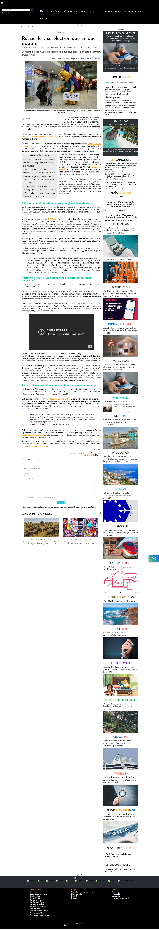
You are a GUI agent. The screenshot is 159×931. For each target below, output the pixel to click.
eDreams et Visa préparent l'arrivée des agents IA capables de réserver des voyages (38, 162)
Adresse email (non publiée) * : (33, 468)
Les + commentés (127, 82)
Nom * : (26, 463)
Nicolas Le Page (68, 59)
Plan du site (76, 894)
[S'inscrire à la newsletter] (154, 558)
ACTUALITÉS (52, 11)
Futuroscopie (121, 663)
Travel (121, 774)
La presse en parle (121, 898)
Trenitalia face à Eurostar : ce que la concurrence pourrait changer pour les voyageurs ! (120, 532)
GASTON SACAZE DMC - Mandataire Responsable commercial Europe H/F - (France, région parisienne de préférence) (121, 166)
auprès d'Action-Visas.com (36, 446)
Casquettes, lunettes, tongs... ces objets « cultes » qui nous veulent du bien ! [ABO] (120, 669)
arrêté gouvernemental (32, 435)
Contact (116, 892)
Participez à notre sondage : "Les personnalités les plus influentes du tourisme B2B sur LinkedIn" (119, 293)
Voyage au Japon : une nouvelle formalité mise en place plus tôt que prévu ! (80, 543)
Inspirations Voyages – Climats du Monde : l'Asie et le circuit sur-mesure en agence (121, 217)
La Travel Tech (37, 902)
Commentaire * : (29, 479)
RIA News (52, 219)
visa (84, 453)
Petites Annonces (133, 11)
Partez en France (38, 907)
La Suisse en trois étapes (115, 402)
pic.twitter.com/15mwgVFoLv (41, 422)
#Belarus (63, 419)
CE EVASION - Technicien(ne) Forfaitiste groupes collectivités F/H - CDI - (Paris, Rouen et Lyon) (120, 176)
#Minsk (92, 419)
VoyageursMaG (37, 913)
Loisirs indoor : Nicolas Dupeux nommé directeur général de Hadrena (120, 102)
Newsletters (88, 11)
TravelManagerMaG (39, 911)
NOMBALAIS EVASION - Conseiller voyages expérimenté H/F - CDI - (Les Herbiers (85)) (121, 184)
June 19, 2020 (63, 424)
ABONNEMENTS (113, 11)
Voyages (121, 700)
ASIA (108, 861)
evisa (73, 453)
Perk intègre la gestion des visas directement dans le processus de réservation (119, 816)
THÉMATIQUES (69, 11)
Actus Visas (31, 27)
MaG (121, 597)
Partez (121, 324)
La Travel (121, 563)
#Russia (54, 419)
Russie (78, 453)
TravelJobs (35, 909)
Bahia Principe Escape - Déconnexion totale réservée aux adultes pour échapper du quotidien (120, 230)
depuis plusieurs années (60, 399)
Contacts (44, 19)
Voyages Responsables (40, 915)
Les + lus (114, 82)
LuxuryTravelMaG (38, 905)
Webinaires (121, 398)
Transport (121, 526)
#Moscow (82, 419)
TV (100, 11)
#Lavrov (72, 419)
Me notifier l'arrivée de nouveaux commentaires (40, 497)
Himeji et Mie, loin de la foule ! (118, 259)
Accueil (23, 27)
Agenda (116, 896)
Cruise (120, 737)
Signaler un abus (29, 509)
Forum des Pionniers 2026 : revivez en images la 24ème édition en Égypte (121, 204)
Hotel (121, 629)
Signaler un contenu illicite (83, 892)
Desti (120, 416)
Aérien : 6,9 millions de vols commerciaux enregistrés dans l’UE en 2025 (120, 112)
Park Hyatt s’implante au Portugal (119, 601)
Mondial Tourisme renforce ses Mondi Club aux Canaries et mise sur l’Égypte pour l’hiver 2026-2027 (120, 89)
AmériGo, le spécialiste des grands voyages (118, 855)
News (107, 82)
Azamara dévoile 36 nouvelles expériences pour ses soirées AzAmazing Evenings (117, 96)
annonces (121, 160)
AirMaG (33, 892)
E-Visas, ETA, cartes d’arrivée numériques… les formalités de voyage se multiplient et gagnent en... (121, 68)
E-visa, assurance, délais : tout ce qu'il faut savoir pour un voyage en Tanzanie (41, 543)
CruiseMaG (35, 896)
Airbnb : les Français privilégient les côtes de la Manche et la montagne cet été (120, 330)
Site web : (27, 473)
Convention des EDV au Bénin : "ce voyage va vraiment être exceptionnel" (119, 422)
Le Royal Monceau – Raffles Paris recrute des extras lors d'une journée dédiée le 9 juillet (120, 780)
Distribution (121, 287)
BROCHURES (121, 848)
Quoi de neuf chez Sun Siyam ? (121, 125)
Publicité (116, 894)
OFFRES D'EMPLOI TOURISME (114, 171)
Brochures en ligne (38, 894)
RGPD (74, 896)
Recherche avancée (9, 13)
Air (121, 489)
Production (120, 453)
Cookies (74, 898)
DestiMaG (35, 898)
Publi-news (121, 224)
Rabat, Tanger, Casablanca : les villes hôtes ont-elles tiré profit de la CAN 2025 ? (38, 179)
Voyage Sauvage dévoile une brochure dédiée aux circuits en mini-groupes (120, 107)
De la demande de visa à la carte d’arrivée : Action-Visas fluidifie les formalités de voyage (121, 38)
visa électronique (93, 453)
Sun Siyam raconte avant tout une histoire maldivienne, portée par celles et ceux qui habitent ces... (120, 152)
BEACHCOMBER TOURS (118, 865)
